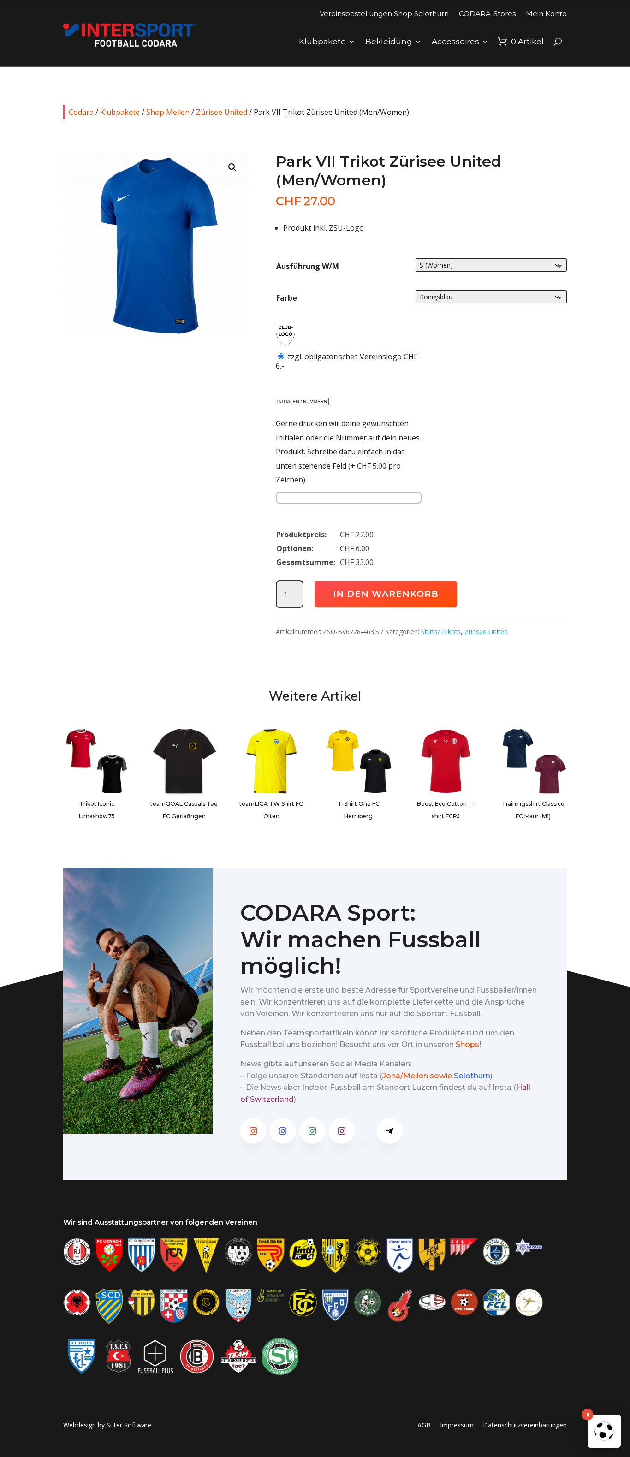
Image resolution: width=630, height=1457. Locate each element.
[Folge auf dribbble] (365, 1131)
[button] (232, 167)
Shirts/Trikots (441, 631)
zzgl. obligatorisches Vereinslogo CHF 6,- (346, 361)
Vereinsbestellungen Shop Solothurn (384, 13)
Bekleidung (388, 41)
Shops (467, 1044)
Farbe (286, 298)
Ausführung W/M (307, 266)
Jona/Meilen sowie (417, 1075)
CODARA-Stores (487, 13)
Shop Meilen (168, 112)
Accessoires (455, 41)
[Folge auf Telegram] (390, 1131)
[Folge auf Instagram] (253, 1131)
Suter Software (129, 1425)
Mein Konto (546, 13)
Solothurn (472, 1075)
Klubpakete (322, 41)
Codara (81, 112)
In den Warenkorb (386, 594)
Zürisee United (221, 112)
